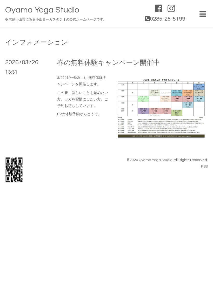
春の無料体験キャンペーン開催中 (108, 62)
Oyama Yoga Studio (42, 10)
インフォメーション (36, 42)
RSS (204, 166)
